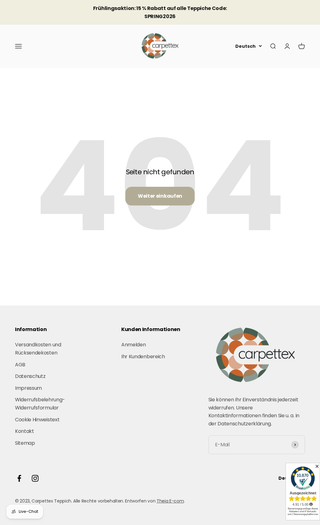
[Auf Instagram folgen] (35, 478)
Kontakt (24, 431)
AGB (20, 364)
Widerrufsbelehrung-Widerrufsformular (40, 403)
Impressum (28, 388)
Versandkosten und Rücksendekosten (38, 348)
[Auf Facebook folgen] (19, 478)
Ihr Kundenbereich (143, 356)
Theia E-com (170, 501)
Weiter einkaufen (160, 196)
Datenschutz (30, 376)
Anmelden (133, 344)
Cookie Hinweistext (37, 419)
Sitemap (25, 443)
